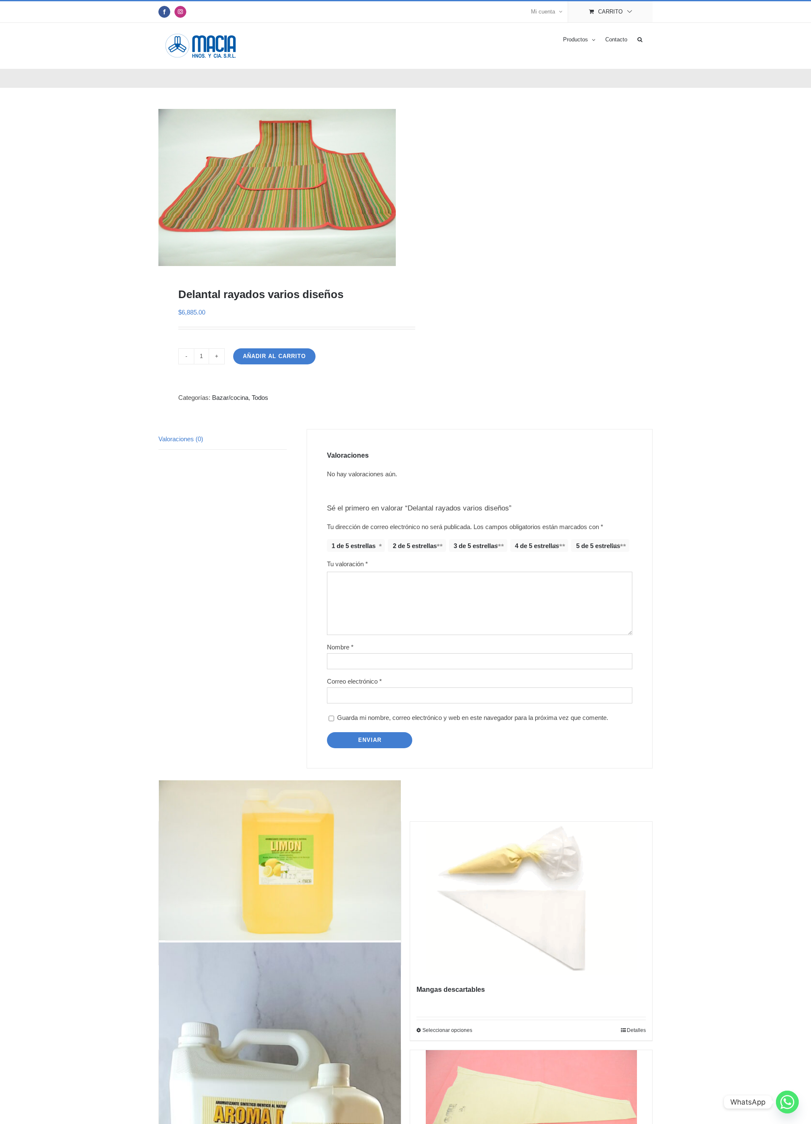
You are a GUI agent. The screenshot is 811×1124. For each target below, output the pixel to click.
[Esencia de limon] (280, 860)
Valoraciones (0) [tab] (180, 439)
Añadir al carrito (274, 356)
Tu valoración (347, 563)
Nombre (340, 647)
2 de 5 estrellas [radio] (415, 545)
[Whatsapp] (787, 1102)
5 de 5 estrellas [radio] (598, 545)
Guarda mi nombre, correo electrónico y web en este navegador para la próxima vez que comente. (472, 717)
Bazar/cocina (230, 397)
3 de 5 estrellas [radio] (476, 545)
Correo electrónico (354, 681)
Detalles (636, 1030)
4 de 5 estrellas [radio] (537, 545)
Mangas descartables (450, 989)
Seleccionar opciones (447, 1030)
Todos (260, 397)
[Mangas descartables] (531, 898)
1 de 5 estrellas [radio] (354, 545)
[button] (639, 39)
